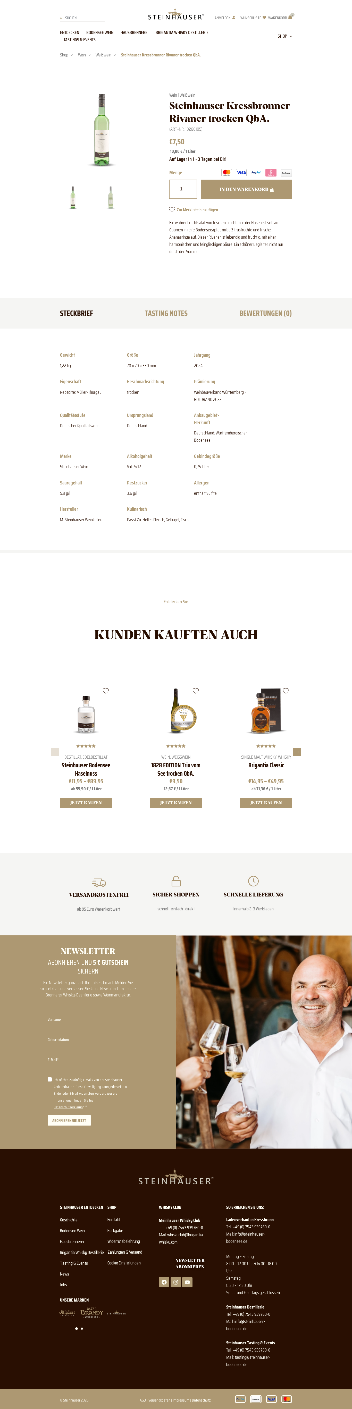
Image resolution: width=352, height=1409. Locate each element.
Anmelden (223, 18)
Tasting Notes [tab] (166, 313)
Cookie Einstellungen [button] (124, 1263)
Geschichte (69, 1219)
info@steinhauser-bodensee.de (245, 1237)
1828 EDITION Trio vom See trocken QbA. (175, 769)
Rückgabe (115, 1230)
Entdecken (69, 32)
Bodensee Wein (99, 32)
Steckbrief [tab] (76, 313)
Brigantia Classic (266, 765)
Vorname (54, 1019)
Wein (82, 54)
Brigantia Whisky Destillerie (182, 32)
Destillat (72, 757)
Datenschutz (201, 1400)
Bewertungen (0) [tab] (265, 313)
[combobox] (82, 18)
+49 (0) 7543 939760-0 (184, 1227)
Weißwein (103, 54)
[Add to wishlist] (106, 690)
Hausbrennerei (134, 32)
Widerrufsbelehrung (123, 1241)
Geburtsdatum (58, 1039)
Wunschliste (250, 18)
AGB (143, 1400)
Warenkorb (277, 18)
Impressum (181, 1400)
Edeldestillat (94, 757)
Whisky (284, 757)
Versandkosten (159, 1400)
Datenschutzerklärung (69, 1107)
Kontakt (113, 1219)
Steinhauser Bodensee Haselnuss (86, 769)
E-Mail (52, 1059)
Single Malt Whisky (258, 757)
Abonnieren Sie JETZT (69, 1120)
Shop (282, 36)
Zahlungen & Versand (124, 1252)
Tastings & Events (80, 39)
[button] (55, 752)
